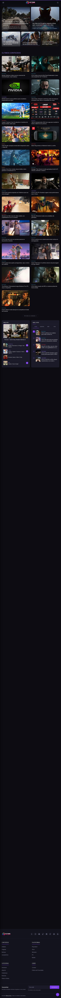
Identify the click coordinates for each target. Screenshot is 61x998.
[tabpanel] (45, 346)
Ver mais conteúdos (30, 925)
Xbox (33, 949)
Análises (4, 946)
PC (32, 954)
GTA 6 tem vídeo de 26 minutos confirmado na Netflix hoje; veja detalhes (29, 430)
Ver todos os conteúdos (29, 315)
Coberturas (4, 973)
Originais (4, 949)
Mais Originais (47, 445)
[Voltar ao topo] (57, 994)
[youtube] (39, 934)
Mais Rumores (47, 411)
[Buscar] (57, 2)
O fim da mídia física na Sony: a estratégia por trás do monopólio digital (29, 464)
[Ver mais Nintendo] (58, 571)
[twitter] (31, 934)
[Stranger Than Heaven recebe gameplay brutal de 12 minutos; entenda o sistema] (45, 157)
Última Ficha (8, 995)
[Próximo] (58, 412)
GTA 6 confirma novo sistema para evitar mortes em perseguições (48, 333)
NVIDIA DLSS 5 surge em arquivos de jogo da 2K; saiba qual (50, 429)
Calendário (47, 664)
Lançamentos (5, 954)
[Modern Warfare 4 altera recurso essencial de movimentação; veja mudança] (16, 64)
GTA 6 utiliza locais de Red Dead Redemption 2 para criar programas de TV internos (44, 76)
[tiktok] (42, 934)
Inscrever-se (54, 987)
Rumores (4, 975)
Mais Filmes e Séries (51, 847)
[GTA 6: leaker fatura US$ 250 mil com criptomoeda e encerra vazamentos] (11, 420)
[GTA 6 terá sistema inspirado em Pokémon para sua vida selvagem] (16, 181)
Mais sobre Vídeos (46, 478)
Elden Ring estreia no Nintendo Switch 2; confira (43, 145)
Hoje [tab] (36, 326)
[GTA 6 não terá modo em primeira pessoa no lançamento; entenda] (16, 228)
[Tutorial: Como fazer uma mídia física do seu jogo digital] (11, 454)
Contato (34, 967)
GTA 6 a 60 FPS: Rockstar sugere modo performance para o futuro (49, 353)
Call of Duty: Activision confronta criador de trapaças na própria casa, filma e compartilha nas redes (44, 99)
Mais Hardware (52, 694)
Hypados (40, 664)
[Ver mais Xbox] (28, 613)
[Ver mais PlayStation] (28, 571)
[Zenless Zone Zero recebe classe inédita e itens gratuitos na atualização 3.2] (16, 157)
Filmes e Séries (24, 427)
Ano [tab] (55, 326)
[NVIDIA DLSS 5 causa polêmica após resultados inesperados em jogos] (16, 87)
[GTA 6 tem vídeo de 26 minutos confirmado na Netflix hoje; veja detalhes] (30, 420)
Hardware (4, 97)
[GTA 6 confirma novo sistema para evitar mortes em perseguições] (45, 228)
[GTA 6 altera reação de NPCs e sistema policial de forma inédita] (45, 275)
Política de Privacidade (37, 970)
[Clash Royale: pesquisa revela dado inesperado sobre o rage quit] (16, 134)
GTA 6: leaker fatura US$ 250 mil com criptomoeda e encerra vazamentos (10, 430)
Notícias (4, 73)
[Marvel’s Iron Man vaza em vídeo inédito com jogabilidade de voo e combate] (16, 204)
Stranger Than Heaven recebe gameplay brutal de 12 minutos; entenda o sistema (44, 169)
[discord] (54, 934)
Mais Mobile (53, 770)
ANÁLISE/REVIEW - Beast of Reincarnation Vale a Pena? (19, 517)
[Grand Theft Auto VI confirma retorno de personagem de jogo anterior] (45, 251)
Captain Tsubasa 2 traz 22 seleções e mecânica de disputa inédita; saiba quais (15, 123)
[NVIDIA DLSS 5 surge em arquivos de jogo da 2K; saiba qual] (50, 420)
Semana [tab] (42, 326)
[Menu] (3, 2)
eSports (33, 120)
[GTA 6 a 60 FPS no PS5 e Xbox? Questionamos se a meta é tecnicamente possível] (38, 359)
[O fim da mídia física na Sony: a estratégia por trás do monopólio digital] (30, 454)
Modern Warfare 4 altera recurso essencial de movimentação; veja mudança (13, 76)
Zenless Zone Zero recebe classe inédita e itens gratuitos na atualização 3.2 (14, 169)
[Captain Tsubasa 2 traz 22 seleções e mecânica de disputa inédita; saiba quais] (16, 110)
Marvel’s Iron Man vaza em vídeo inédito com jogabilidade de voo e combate (13, 216)
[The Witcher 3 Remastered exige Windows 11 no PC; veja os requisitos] (16, 275)
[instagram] (35, 934)
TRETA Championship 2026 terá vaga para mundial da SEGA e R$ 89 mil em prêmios (45, 123)
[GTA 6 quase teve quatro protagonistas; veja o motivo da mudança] (16, 251)
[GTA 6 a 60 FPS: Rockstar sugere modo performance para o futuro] (45, 181)
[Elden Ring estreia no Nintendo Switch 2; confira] (45, 134)
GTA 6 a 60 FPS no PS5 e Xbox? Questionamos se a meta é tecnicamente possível (49, 360)
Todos (33, 664)
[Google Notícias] (57, 934)
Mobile (3, 144)
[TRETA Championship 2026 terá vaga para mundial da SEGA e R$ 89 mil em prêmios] (45, 110)
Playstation (34, 946)
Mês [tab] (48, 326)
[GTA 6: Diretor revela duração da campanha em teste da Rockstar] (16, 298)
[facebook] (46, 934)
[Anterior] (55, 412)
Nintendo (4, 120)
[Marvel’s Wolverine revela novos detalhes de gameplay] (45, 204)
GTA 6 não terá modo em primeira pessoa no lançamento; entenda (49, 340)
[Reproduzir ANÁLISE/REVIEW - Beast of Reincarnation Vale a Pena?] (30, 499)
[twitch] (50, 934)
